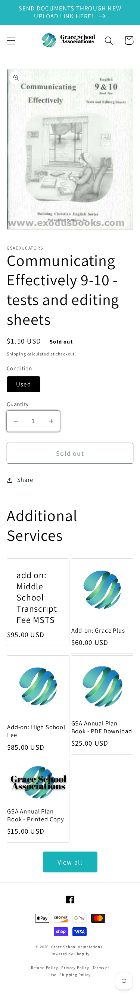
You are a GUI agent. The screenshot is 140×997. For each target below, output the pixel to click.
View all (70, 862)
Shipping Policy (75, 974)
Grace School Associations (76, 946)
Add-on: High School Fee (36, 731)
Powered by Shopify (69, 953)
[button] (11, 40)
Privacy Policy (75, 967)
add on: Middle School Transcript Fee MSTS (36, 598)
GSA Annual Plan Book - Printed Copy (35, 815)
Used (23, 384)
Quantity (18, 404)
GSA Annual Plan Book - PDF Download (101, 727)
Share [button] (25, 480)
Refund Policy (44, 967)
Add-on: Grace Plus (98, 630)
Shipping (16, 354)
